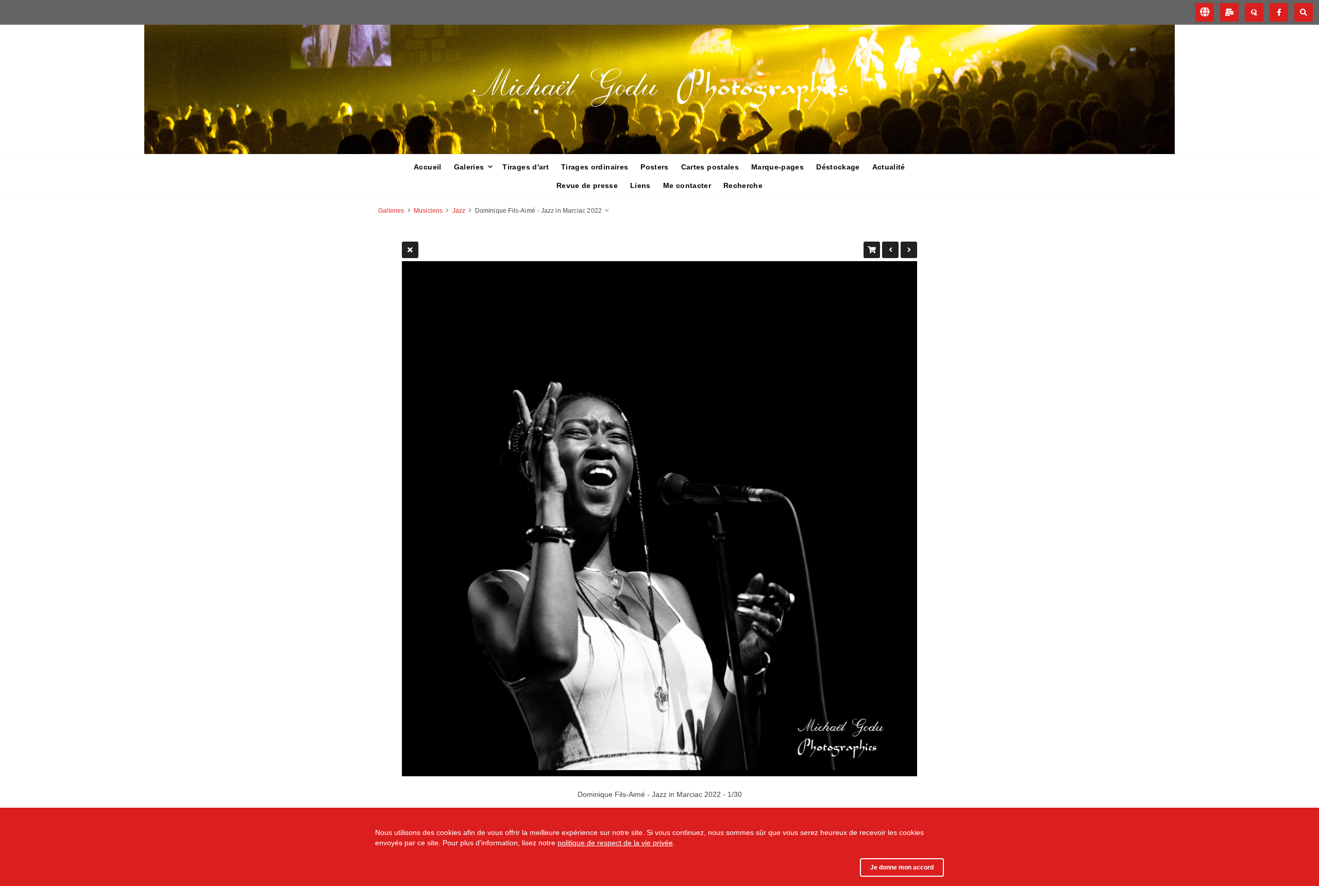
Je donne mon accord (902, 867)
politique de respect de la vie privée (615, 843)
